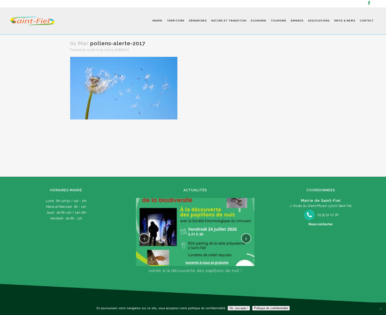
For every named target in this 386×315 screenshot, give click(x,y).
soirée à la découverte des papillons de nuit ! (195, 270)
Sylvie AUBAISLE (117, 50)
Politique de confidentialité (271, 308)
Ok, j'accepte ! (238, 308)
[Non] (380, 308)
